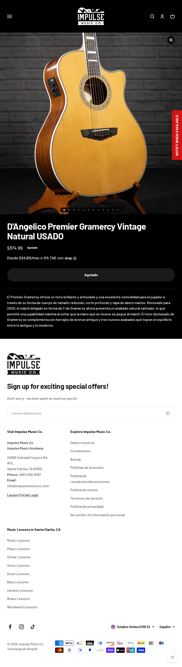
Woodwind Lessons (22, 607)
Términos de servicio (86, 498)
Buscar (75, 459)
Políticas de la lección (87, 467)
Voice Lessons (18, 565)
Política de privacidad (86, 506)
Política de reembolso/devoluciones (90, 479)
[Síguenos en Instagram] (21, 627)
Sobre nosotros (82, 442)
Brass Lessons (18, 598)
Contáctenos (80, 451)
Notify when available (177, 134)
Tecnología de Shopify (22, 649)
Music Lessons (18, 540)
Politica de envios (84, 490)
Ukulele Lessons (20, 590)
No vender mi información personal (97, 515)
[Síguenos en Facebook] (10, 627)
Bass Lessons (18, 582)
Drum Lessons (18, 574)
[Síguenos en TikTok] (33, 627)
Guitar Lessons (19, 557)
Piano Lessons (18, 549)
